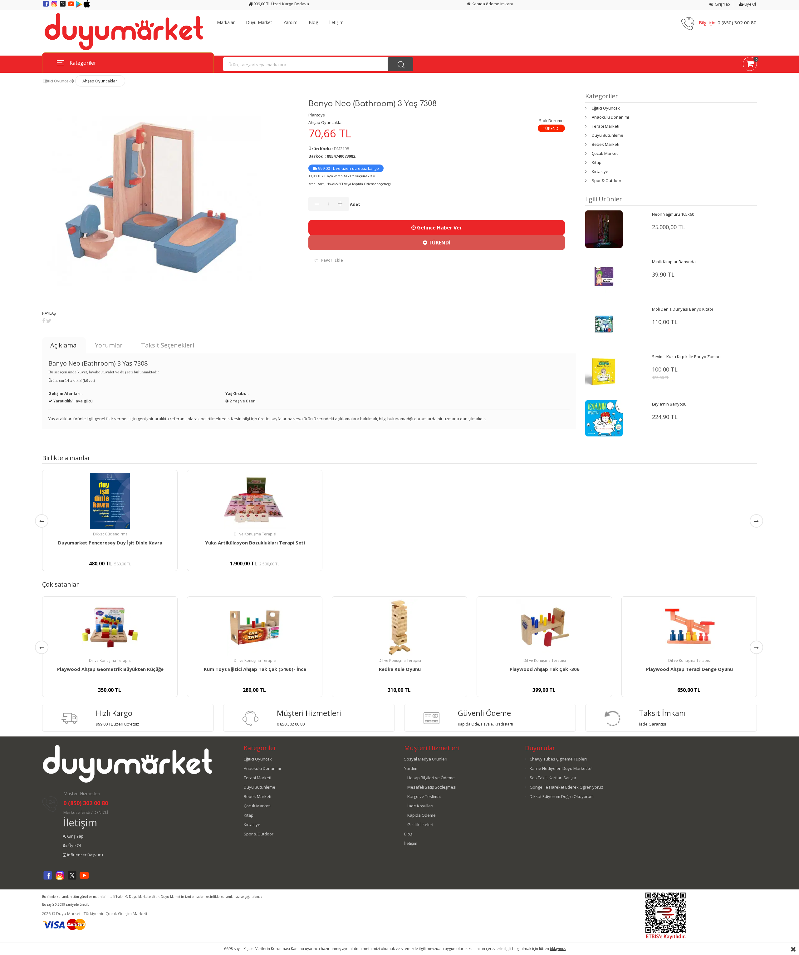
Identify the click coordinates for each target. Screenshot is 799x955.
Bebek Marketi (605, 144)
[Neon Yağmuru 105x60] (604, 229)
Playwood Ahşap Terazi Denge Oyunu (689, 669)
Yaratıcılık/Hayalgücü (72, 401)
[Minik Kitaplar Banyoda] (604, 276)
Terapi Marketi (605, 126)
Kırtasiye (600, 171)
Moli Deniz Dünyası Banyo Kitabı (682, 309)
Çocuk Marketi (605, 153)
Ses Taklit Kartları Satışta (553, 777)
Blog (313, 22)
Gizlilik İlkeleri (420, 824)
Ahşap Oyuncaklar (99, 81)
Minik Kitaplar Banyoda (674, 261)
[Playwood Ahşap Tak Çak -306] (544, 627)
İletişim (336, 22)
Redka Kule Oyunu (400, 669)
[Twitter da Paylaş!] (48, 320)
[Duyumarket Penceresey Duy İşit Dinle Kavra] (109, 501)
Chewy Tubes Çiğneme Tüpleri (558, 759)
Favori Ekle (332, 260)
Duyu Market (259, 22)
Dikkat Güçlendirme (110, 534)
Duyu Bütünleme (607, 135)
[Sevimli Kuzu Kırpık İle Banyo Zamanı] (604, 371)
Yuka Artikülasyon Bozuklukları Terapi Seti (255, 542)
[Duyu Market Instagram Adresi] (55, 6)
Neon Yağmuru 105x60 (673, 214)
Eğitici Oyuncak (57, 81)
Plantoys (316, 115)
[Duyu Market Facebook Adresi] (46, 6)
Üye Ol (749, 4)
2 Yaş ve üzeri (242, 401)
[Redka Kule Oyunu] (399, 627)
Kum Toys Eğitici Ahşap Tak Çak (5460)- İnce (255, 669)
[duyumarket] (124, 31)
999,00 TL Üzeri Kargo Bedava (280, 4)
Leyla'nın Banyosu (669, 404)
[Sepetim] (750, 65)
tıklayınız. (558, 948)
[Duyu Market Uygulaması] (79, 6)
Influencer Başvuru (84, 855)
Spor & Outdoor (606, 180)
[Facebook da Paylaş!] (43, 320)
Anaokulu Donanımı (610, 117)
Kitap (596, 162)
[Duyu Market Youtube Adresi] (71, 6)
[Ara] (400, 64)
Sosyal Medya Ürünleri (425, 759)
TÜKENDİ (438, 242)
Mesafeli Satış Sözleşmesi (431, 787)
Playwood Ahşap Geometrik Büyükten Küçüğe (110, 669)
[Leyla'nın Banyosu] (604, 418)
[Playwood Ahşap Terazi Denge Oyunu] (689, 627)
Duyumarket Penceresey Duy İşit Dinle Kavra (110, 542)
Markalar (226, 22)
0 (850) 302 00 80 (737, 22)
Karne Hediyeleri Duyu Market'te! (561, 768)
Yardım (290, 22)
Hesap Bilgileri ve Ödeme (431, 777)
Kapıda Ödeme (421, 815)
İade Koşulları (420, 806)
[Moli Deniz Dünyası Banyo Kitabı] (604, 324)
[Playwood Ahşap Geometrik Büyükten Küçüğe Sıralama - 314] (109, 627)
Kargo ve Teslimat (424, 796)
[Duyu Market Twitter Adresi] (63, 6)
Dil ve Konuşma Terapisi (255, 534)
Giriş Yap (722, 4)
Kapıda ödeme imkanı (492, 4)
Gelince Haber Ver (439, 227)
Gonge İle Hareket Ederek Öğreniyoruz (566, 787)
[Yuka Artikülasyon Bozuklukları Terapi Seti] (254, 501)
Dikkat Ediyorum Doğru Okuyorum (562, 796)
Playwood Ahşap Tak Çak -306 (545, 669)
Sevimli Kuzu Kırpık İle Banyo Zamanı (687, 356)
